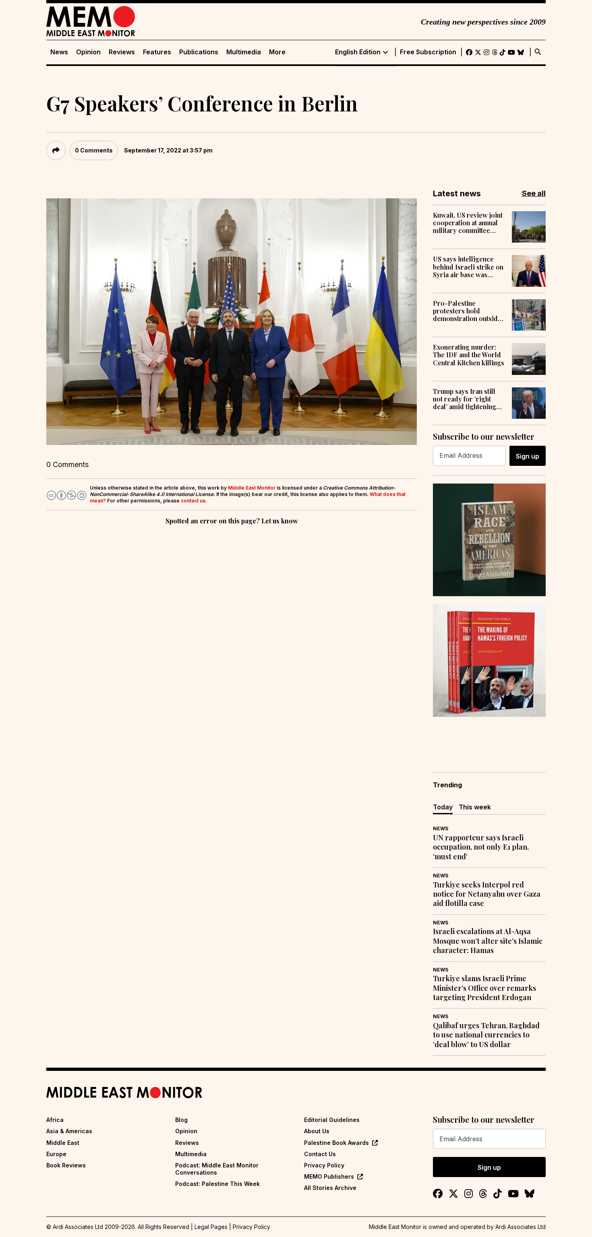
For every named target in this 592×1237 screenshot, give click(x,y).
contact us (193, 501)
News (59, 52)
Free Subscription (428, 52)
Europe (56, 1154)
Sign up (527, 456)
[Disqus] (231, 637)
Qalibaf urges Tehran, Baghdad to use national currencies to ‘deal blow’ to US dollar (486, 1035)
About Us (316, 1131)
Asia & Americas (69, 1131)
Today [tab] (443, 807)
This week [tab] (475, 807)
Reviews (122, 52)
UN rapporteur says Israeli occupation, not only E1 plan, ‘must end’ (481, 847)
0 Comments (94, 150)
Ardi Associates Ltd (520, 1226)
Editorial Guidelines (332, 1119)
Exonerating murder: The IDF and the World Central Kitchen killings (468, 354)
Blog (181, 1119)
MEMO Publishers (329, 1176)
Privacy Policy (324, 1165)
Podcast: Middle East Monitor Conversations (217, 1169)
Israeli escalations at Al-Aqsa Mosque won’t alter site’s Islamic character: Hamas (487, 941)
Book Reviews (66, 1165)
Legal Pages (211, 1226)
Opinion (88, 52)
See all (534, 193)
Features (157, 52)
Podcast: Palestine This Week (217, 1183)
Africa (55, 1119)
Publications (198, 52)
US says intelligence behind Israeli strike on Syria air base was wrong (468, 266)
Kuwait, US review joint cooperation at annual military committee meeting (468, 223)
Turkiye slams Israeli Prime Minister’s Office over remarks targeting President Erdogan (484, 988)
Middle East (62, 1142)
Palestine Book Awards (336, 1142)
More (277, 52)
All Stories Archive (330, 1187)
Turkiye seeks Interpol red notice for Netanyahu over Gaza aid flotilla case (486, 894)
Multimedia (243, 52)
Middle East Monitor (251, 488)
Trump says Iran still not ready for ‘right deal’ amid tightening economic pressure (464, 399)
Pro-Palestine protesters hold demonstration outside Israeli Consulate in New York (467, 311)
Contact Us (320, 1154)
